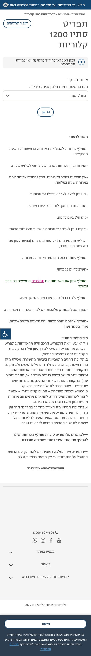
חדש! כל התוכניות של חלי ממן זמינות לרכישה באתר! (45, 5)
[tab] (45, 62)
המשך (45, 112)
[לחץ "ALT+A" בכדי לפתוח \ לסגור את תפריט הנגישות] (5, 334)
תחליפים (38, 281)
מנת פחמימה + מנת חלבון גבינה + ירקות (58, 87)
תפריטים (63, 14)
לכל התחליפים (17, 23)
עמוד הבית (78, 14)
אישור (45, 624)
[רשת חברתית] (59, 540)
